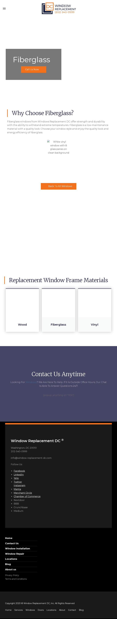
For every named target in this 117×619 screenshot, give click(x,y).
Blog (8, 564)
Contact (72, 610)
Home (8, 538)
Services (18, 610)
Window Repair (14, 553)
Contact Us (12, 543)
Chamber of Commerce (27, 496)
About (62, 610)
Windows (31, 382)
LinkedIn (19, 474)
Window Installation (17, 548)
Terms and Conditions (16, 579)
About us (10, 569)
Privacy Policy (12, 575)
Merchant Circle (23, 493)
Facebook (19, 471)
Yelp (16, 478)
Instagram (19, 485)
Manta (17, 489)
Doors (41, 610)
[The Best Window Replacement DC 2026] (58, 8)
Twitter (18, 482)
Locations (11, 559)
